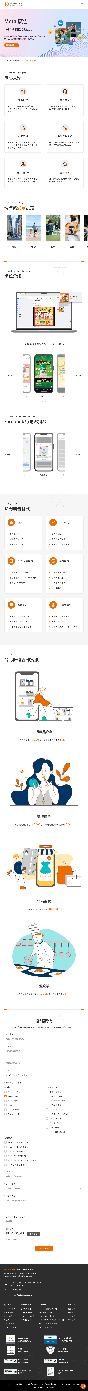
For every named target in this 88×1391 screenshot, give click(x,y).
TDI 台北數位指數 (46, 1327)
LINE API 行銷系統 (47, 1316)
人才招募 (71, 1316)
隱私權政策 (38, 1387)
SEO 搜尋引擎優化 (46, 1312)
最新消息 (71, 1312)
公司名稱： (10, 1034)
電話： (8, 1070)
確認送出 (44, 1248)
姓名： (8, 1058)
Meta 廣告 (8, 1312)
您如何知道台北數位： (15, 1216)
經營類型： (10, 1046)
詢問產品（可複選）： (14, 1083)
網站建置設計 (26, 1320)
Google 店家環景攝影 (48, 1323)
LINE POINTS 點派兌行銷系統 (51, 1320)
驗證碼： (9, 1229)
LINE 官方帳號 (27, 1312)
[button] (8, 375)
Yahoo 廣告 (9, 1323)
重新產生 (34, 1233)
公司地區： (10, 1184)
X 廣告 (7, 1320)
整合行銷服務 (26, 1309)
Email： (9, 1171)
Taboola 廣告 (10, 1327)
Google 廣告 (9, 1309)
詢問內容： (10, 1196)
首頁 (6, 60)
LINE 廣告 (8, 1316)
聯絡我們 (71, 1320)
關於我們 (71, 1309)
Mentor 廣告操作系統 (48, 1309)
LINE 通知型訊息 (28, 1316)
